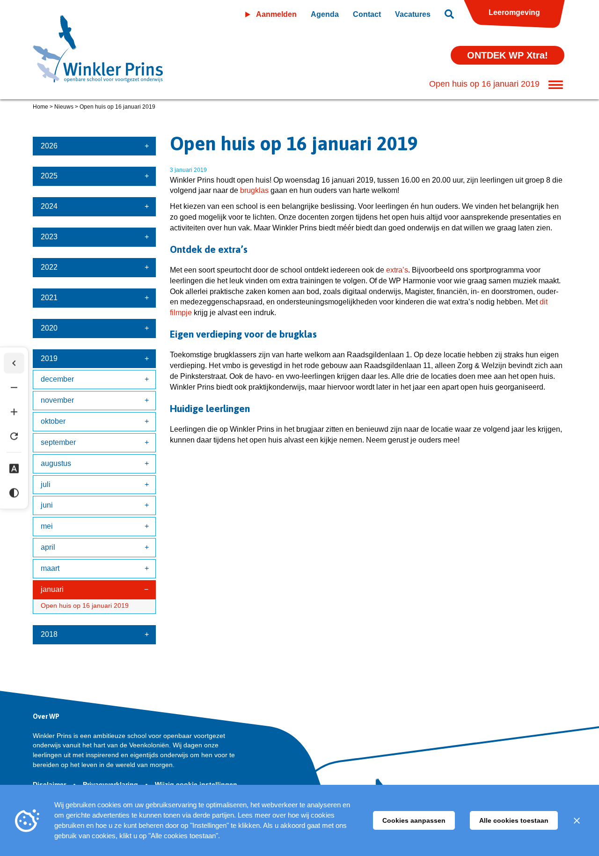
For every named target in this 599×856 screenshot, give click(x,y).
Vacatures (413, 14)
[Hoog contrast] (14, 493)
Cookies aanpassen (414, 820)
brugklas (254, 190)
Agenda (325, 14)
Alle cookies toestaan (513, 820)
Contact (367, 14)
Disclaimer (50, 784)
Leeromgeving (514, 12)
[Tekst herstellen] (14, 436)
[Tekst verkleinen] (14, 387)
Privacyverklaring (111, 784)
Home (40, 106)
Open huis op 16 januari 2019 (85, 605)
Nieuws (63, 106)
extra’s (397, 270)
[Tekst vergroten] (14, 412)
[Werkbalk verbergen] (14, 363)
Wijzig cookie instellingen (196, 784)
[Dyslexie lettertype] (14, 468)
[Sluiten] (576, 820)
